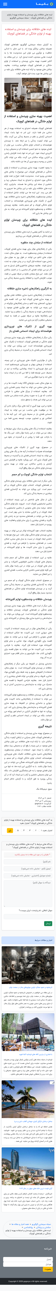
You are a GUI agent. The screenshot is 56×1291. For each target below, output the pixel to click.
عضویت (48, 1269)
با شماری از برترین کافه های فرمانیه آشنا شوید (35, 1054)
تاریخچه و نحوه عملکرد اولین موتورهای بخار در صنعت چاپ (30, 987)
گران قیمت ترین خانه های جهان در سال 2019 (36, 1188)
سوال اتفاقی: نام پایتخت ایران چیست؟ (35, 910)
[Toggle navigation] (5, 4)
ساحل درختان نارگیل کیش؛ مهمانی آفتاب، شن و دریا (33, 1121)
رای (10, 830)
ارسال (48, 923)
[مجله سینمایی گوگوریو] (44, 4)
